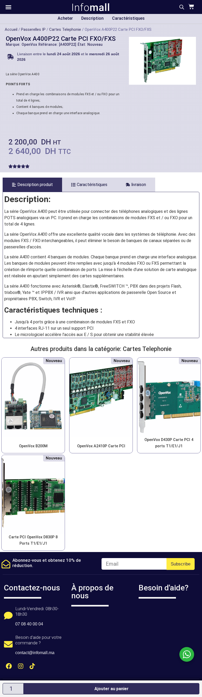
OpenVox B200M (33, 446)
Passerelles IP (33, 29)
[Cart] (190, 7)
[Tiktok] (32, 666)
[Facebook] (9, 666)
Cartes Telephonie (65, 29)
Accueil (11, 29)
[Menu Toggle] (8, 7)
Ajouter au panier (111, 688)
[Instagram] (21, 666)
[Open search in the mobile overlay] (181, 7)
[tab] (32, 185)
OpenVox (29, 44)
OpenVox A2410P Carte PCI (101, 446)
